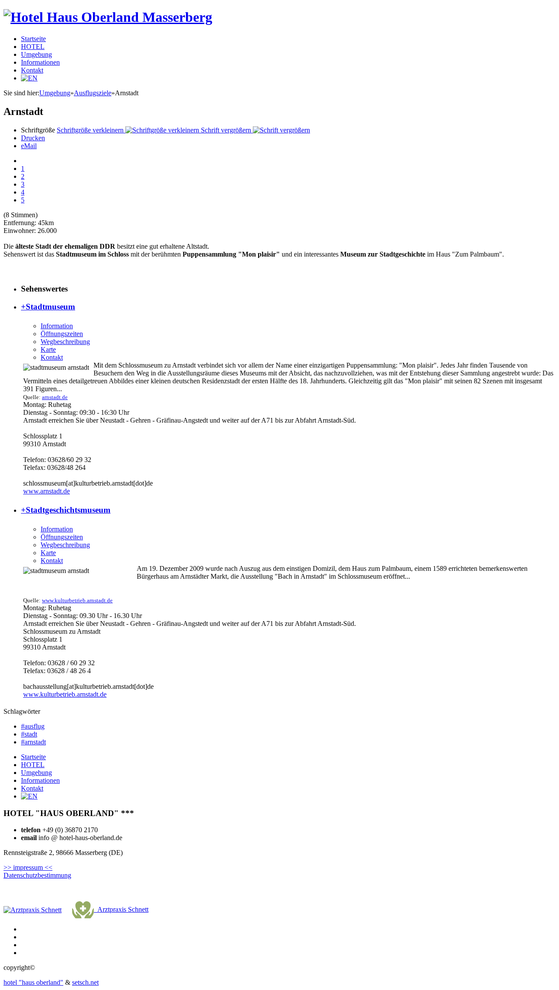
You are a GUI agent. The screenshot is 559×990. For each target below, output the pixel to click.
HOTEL (33, 46)
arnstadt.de (55, 397)
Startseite (33, 38)
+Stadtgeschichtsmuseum (65, 509)
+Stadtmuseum (48, 306)
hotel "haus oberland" (33, 982)
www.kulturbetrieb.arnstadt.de (77, 600)
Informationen (40, 62)
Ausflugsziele (92, 93)
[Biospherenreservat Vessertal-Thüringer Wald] (32, 909)
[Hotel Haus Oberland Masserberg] (107, 17)
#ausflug (33, 726)
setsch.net (85, 982)
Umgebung (36, 54)
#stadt (29, 734)
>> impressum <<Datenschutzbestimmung (37, 871)
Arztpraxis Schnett (121, 909)
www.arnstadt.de (46, 491)
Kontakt (32, 70)
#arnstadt (33, 742)
